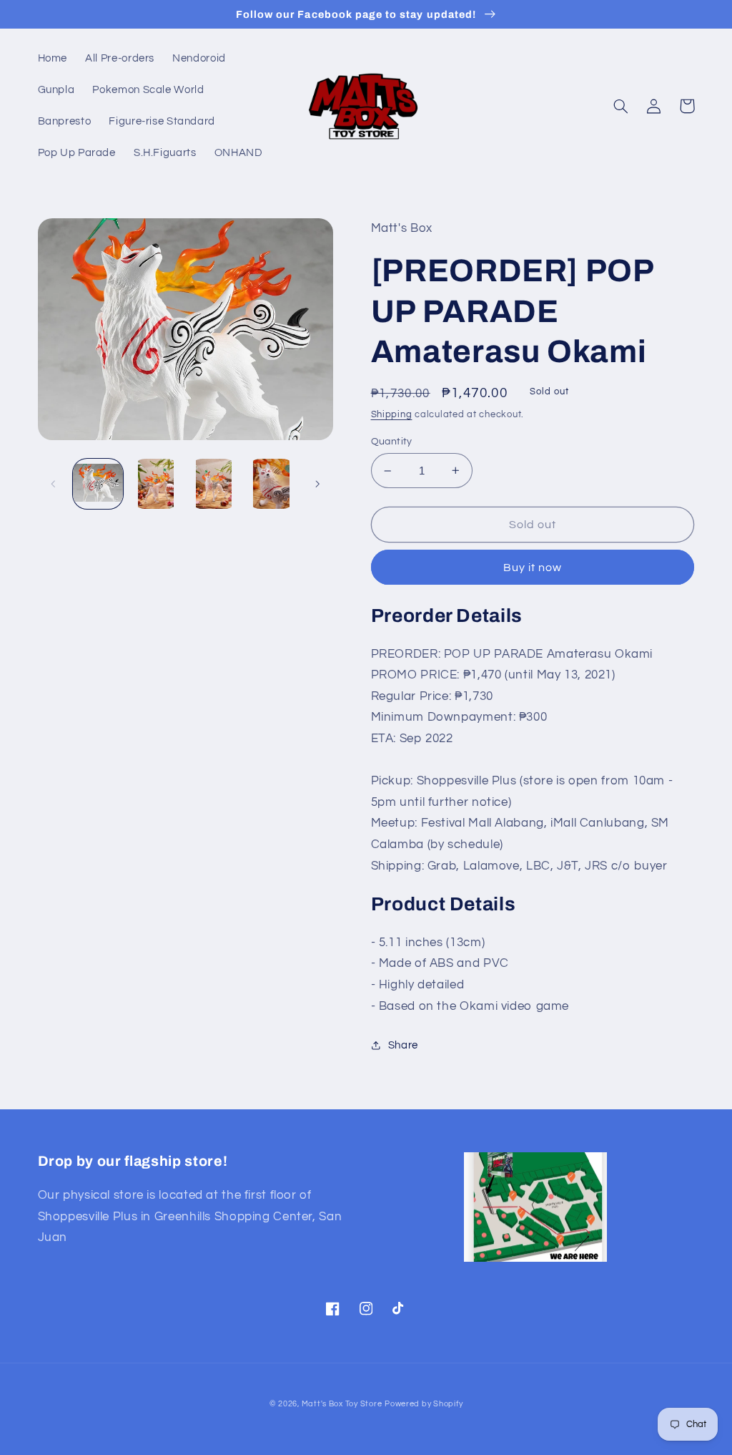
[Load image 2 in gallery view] (156, 484)
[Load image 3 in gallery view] (213, 484)
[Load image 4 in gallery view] (271, 484)
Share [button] (403, 1045)
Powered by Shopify (424, 1404)
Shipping (391, 414)
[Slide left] (53, 484)
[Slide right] (317, 484)
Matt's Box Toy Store (342, 1404)
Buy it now (533, 567)
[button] (621, 105)
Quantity (391, 442)
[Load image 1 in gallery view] (98, 484)
